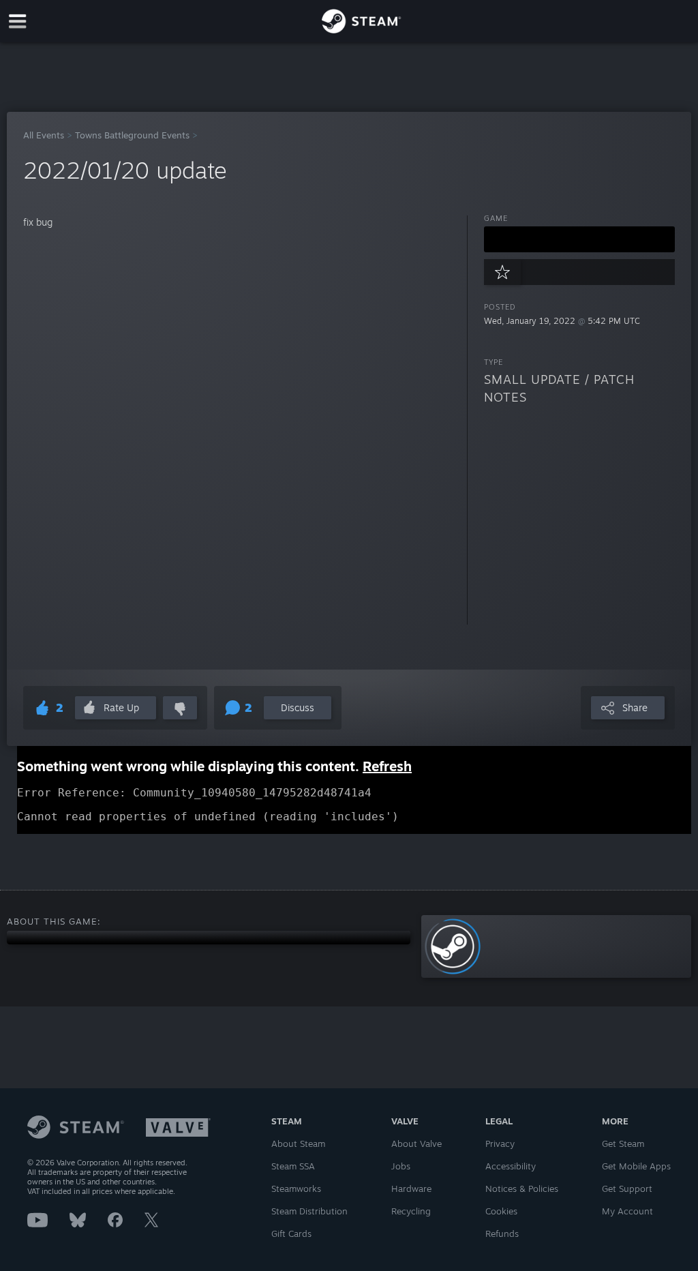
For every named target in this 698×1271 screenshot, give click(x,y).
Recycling (411, 1211)
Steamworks (296, 1188)
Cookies (501, 1211)
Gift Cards (291, 1233)
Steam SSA (293, 1166)
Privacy (500, 1143)
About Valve (416, 1143)
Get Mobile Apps (636, 1166)
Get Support (627, 1188)
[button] (579, 239)
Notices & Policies (521, 1188)
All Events (43, 135)
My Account (627, 1211)
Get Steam (623, 1143)
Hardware (411, 1188)
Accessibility (510, 1166)
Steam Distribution (309, 1211)
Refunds (502, 1233)
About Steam (298, 1143)
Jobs (400, 1166)
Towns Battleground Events (132, 135)
